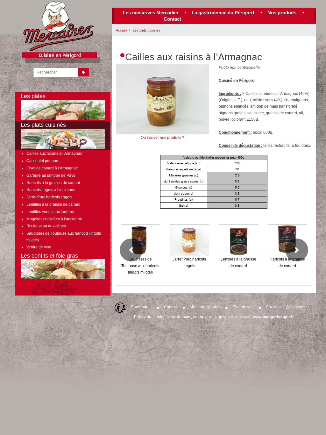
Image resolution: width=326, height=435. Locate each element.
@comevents (297, 307)
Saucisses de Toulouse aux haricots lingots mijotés (63, 236)
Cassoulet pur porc (42, 161)
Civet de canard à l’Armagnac (52, 168)
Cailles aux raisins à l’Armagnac (54, 153)
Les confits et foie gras (49, 256)
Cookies (273, 307)
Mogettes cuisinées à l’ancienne (54, 219)
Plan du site (243, 307)
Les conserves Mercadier (151, 12)
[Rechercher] (83, 72)
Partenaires (141, 307)
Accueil (121, 30)
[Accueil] (59, 26)
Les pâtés (33, 96)
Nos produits (281, 12)
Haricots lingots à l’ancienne (50, 190)
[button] (131, 250)
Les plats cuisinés (146, 30)
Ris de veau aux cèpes (46, 226)
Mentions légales (205, 307)
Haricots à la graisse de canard (53, 183)
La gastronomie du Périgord (223, 12)
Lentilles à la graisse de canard (53, 204)
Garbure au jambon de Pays (50, 175)
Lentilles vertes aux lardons (50, 212)
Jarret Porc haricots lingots (49, 197)
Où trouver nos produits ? (162, 137)
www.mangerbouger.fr (273, 317)
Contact (172, 19)
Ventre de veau (39, 247)
